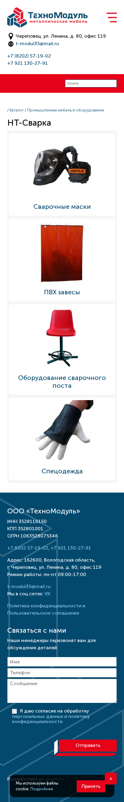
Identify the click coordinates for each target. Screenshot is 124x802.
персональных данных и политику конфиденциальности (51, 719)
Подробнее (41, 789)
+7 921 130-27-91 (27, 63)
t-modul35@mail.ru (37, 43)
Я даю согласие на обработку (51, 716)
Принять (91, 786)
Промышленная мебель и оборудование (65, 110)
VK (47, 594)
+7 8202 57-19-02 (27, 548)
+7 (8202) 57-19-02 (29, 56)
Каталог (17, 110)
